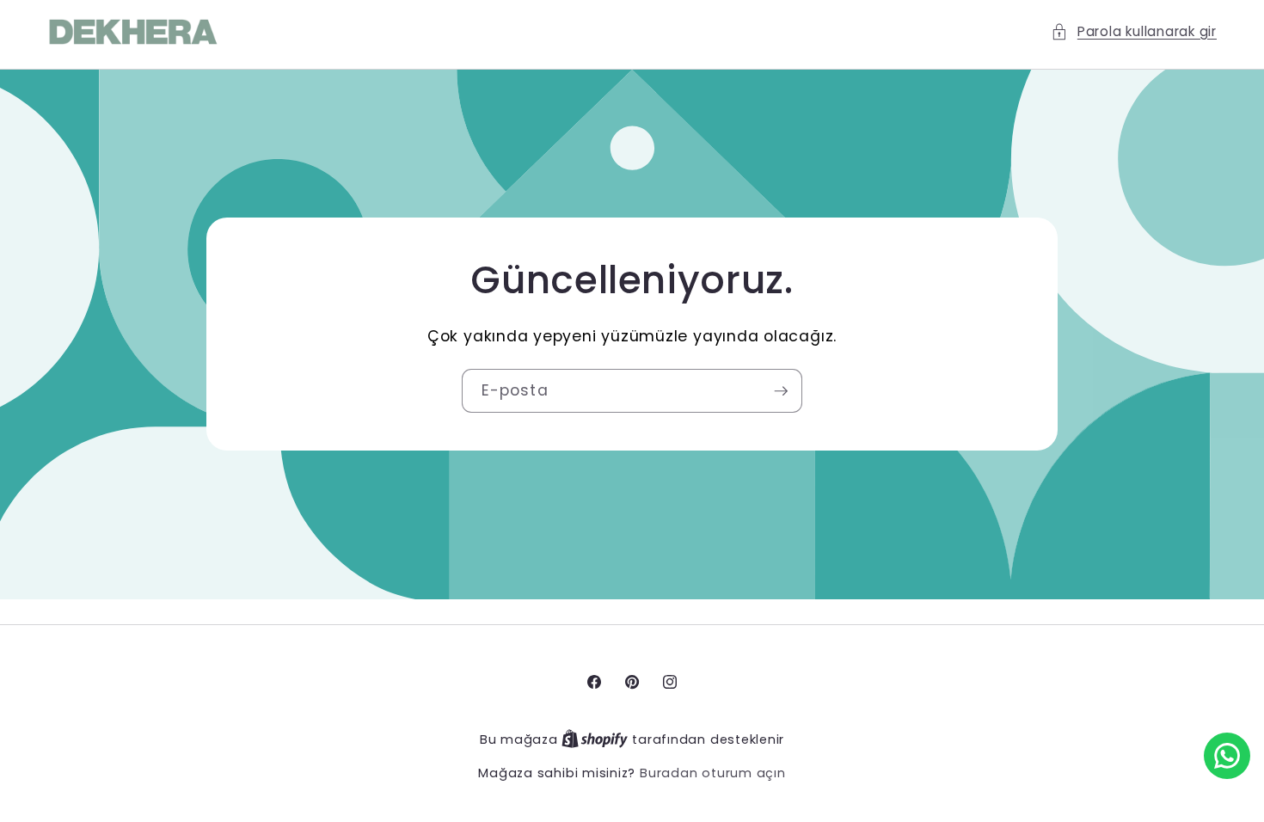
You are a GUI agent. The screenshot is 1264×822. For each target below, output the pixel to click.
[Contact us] (1227, 756)
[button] (1134, 32)
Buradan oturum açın (713, 773)
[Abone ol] (780, 391)
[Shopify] (596, 739)
